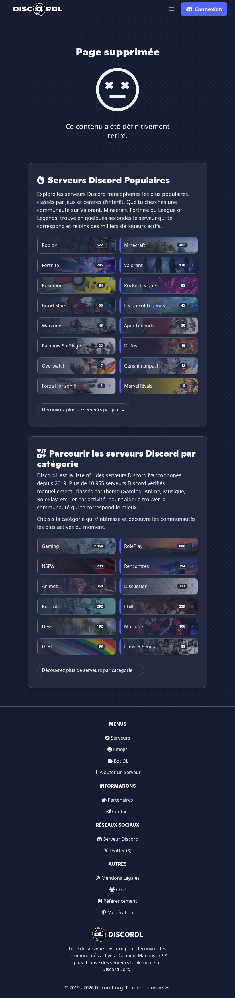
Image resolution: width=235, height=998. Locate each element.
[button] (171, 9)
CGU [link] (121, 889)
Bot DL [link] (121, 761)
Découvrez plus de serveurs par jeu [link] (83, 409)
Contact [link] (120, 811)
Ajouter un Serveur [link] (120, 772)
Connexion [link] (208, 9)
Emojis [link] (120, 749)
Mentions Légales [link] (120, 878)
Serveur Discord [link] (120, 839)
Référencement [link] (120, 901)
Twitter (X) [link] (120, 850)
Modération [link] (120, 912)
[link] (38, 9)
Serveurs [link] (120, 738)
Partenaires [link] (120, 800)
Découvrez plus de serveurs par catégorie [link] (90, 670)
